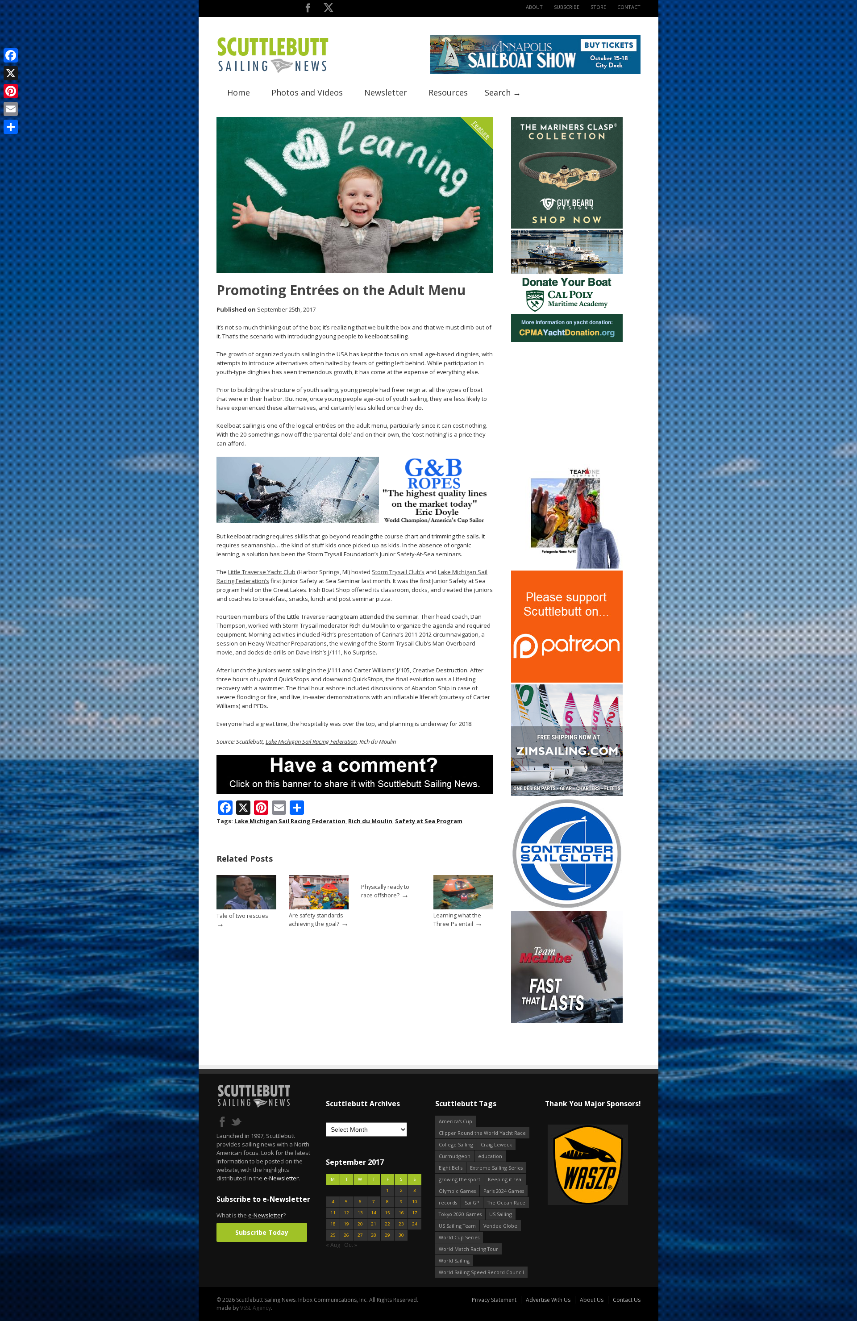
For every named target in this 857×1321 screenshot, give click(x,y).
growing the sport (459, 1179)
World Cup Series (459, 1237)
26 (346, 1235)
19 (346, 1224)
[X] (11, 73)
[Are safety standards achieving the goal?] (319, 907)
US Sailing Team (457, 1225)
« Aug (333, 1245)
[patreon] (567, 680)
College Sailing (456, 1144)
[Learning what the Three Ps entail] (463, 907)
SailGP (472, 1202)
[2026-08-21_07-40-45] (535, 72)
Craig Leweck (496, 1144)
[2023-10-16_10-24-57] (622, 1165)
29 (387, 1235)
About (534, 7)
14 (373, 1213)
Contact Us (627, 1300)
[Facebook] (11, 55)
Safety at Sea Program (428, 821)
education (490, 1156)
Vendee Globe (500, 1225)
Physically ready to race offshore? (385, 891)
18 (333, 1224)
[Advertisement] (567, 399)
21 (373, 1224)
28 (373, 1235)
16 (401, 1213)
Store (598, 7)
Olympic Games (457, 1191)
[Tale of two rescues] (246, 907)
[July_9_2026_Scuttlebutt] (567, 340)
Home (238, 92)
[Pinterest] (11, 91)
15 (387, 1213)
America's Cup (455, 1121)
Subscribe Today (261, 1232)
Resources (448, 92)
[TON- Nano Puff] (567, 567)
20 (360, 1224)
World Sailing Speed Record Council (481, 1272)
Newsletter (385, 92)
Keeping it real (505, 1179)
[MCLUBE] (567, 1021)
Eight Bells (450, 1167)
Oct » (350, 1245)
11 (333, 1213)
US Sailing (500, 1214)
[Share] (11, 127)
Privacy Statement (494, 1300)
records (448, 1202)
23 (401, 1224)
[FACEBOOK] (307, 9)
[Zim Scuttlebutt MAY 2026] (567, 794)
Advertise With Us (548, 1300)
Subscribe (566, 7)
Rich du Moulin (370, 821)
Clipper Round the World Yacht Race (482, 1132)
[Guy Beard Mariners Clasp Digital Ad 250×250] (567, 226)
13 (360, 1213)
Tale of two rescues (242, 916)
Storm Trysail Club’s (398, 572)
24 (414, 1224)
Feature (481, 130)
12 (346, 1213)
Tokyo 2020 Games (460, 1214)
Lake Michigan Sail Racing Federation (311, 742)
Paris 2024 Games (503, 1191)
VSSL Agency (255, 1308)
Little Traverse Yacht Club (261, 572)
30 (401, 1235)
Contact (629, 7)
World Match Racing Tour (468, 1249)
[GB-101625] (354, 521)
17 (414, 1213)
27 (360, 1235)
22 (387, 1224)
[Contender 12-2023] (567, 907)
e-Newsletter (281, 1178)
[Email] (11, 109)
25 (333, 1235)
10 (414, 1201)
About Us (591, 1300)
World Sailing (454, 1260)
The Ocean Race (506, 1202)
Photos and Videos (307, 92)
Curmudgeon (454, 1156)
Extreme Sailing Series (496, 1167)
